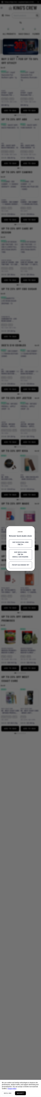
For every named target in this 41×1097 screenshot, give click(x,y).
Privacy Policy (12, 1088)
